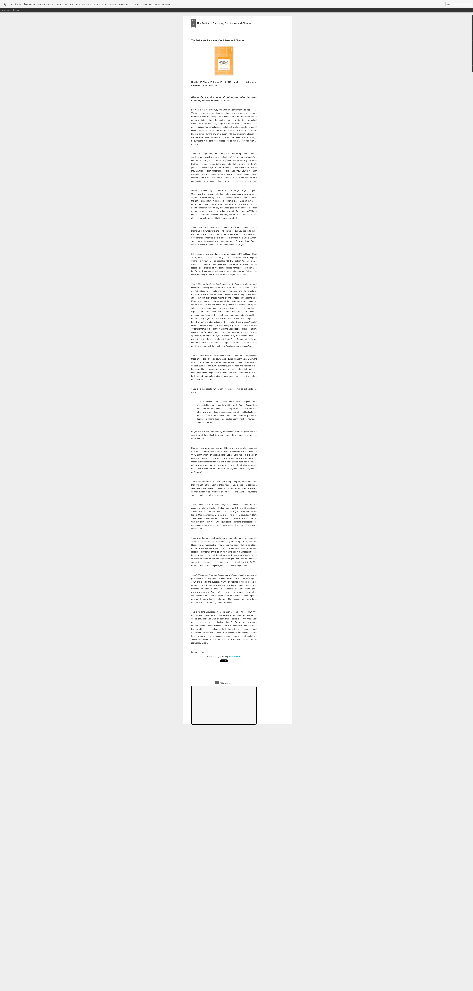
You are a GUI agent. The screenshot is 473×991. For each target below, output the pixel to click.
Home (17, 10)
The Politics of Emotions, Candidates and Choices (224, 23)
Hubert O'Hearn (235, 656)
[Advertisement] (270, 58)
